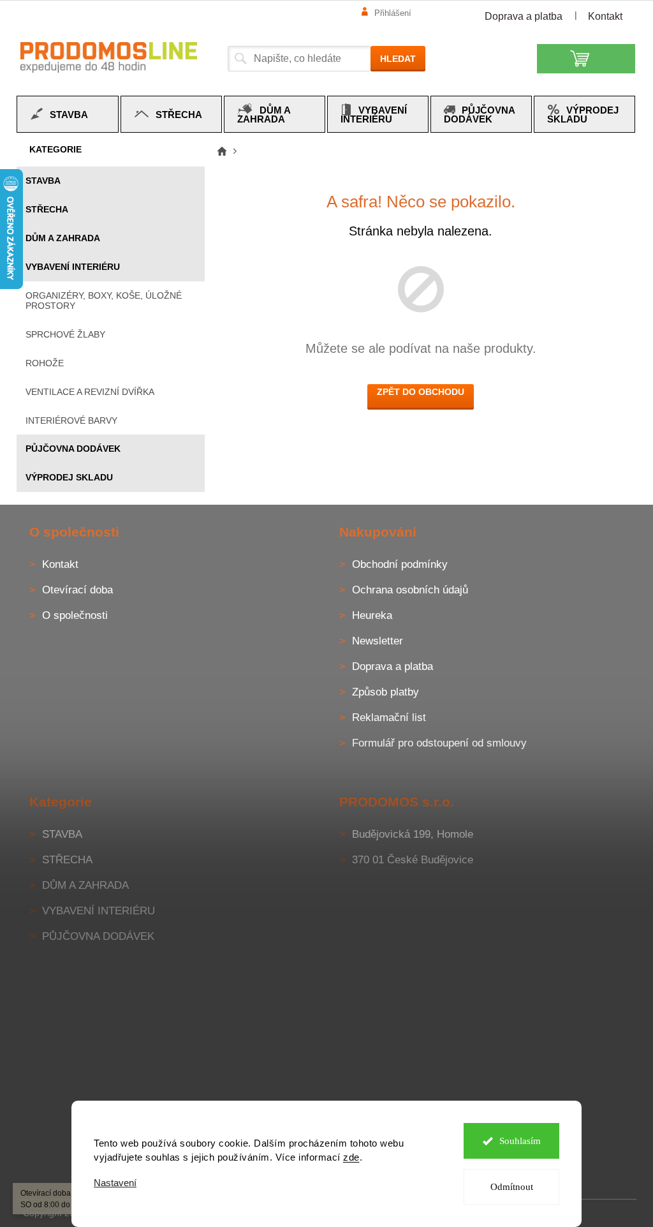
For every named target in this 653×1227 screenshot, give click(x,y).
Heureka (372, 615)
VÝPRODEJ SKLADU (69, 477)
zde (351, 1157)
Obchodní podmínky (400, 564)
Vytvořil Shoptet (599, 1212)
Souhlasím (520, 1141)
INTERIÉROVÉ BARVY (71, 420)
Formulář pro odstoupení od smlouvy (439, 743)
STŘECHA (47, 209)
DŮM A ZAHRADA (63, 238)
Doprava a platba (523, 16)
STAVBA (43, 180)
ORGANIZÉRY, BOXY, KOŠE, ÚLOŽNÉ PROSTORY (104, 300)
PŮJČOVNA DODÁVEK (73, 448)
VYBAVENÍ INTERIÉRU (73, 267)
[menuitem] (68, 114)
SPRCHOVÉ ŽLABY (65, 334)
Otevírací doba (77, 590)
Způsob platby (385, 692)
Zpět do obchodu (420, 392)
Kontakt (605, 16)
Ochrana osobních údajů (410, 590)
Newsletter (377, 641)
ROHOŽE (45, 363)
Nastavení (115, 1182)
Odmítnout (511, 1187)
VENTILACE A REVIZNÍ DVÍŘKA (90, 392)
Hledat (398, 59)
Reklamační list (389, 717)
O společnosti (75, 615)
